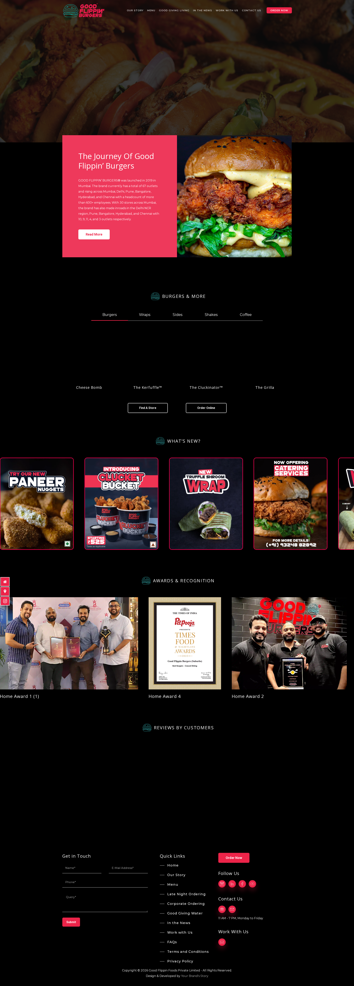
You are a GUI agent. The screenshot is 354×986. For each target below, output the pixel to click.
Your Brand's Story (194, 976)
